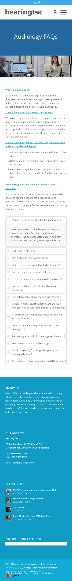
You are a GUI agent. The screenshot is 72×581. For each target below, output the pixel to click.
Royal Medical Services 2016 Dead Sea (31, 516)
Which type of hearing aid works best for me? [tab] (36, 265)
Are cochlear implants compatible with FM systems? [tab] (39, 361)
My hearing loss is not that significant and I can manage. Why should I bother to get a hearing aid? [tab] (38, 305)
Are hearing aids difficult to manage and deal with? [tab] (38, 336)
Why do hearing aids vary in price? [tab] (30, 257)
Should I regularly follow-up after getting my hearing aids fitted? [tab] (35, 352)
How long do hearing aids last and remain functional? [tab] (34, 287)
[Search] (53, 12)
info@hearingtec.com (23, 462)
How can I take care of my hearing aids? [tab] (33, 343)
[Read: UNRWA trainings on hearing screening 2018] (8, 492)
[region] (36, 235)
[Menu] (62, 12)
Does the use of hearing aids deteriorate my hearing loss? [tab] (35, 327)
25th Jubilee (18, 507)
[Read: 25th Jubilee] (8, 509)
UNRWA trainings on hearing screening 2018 (34, 490)
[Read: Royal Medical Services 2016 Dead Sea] (8, 518)
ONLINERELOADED (13, 567)
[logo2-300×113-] (29, 12)
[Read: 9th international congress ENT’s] (8, 500)
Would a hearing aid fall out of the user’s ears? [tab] (36, 219)
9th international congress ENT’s (29, 498)
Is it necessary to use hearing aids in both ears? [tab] (37, 279)
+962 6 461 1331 (19, 453)
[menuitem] (37, 2)
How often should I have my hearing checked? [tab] (36, 296)
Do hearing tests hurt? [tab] (23, 250)
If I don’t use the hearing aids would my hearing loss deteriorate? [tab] (37, 316)
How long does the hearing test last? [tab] (31, 272)
